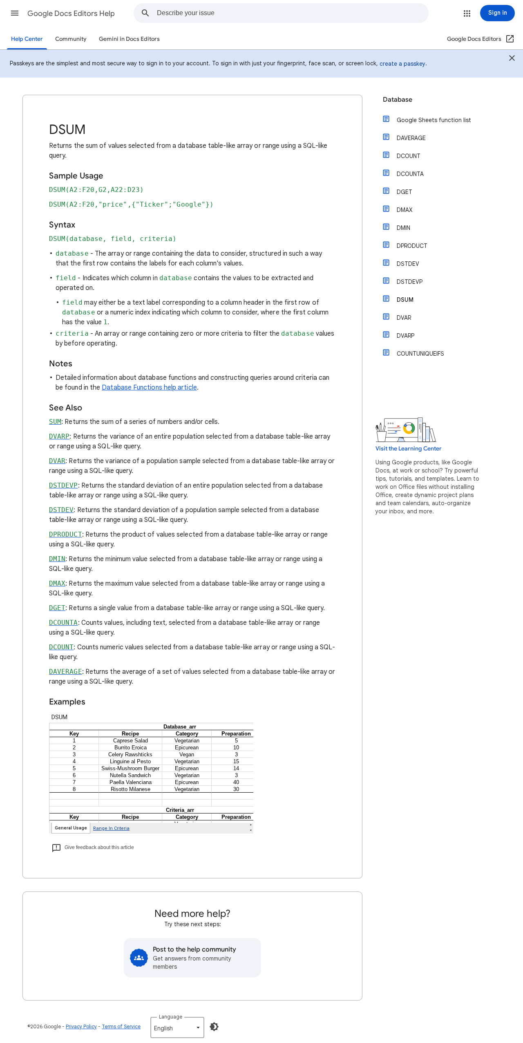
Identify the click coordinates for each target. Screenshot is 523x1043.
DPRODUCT (412, 246)
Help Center (27, 39)
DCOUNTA (410, 174)
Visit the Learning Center (408, 448)
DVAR (404, 317)
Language (170, 1017)
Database (397, 100)
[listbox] (177, 1027)
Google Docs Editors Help (71, 13)
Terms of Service (121, 1026)
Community (71, 39)
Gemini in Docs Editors (129, 39)
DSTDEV (408, 263)
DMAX (404, 210)
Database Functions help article (149, 387)
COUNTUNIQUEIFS (420, 353)
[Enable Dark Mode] (214, 1026)
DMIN (403, 228)
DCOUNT (408, 156)
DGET (404, 192)
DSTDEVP (409, 281)
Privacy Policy (81, 1026)
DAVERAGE (411, 138)
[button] (15, 13)
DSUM (405, 299)
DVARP (405, 335)
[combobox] (292, 13)
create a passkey (402, 63)
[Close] (512, 59)
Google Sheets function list (434, 120)
